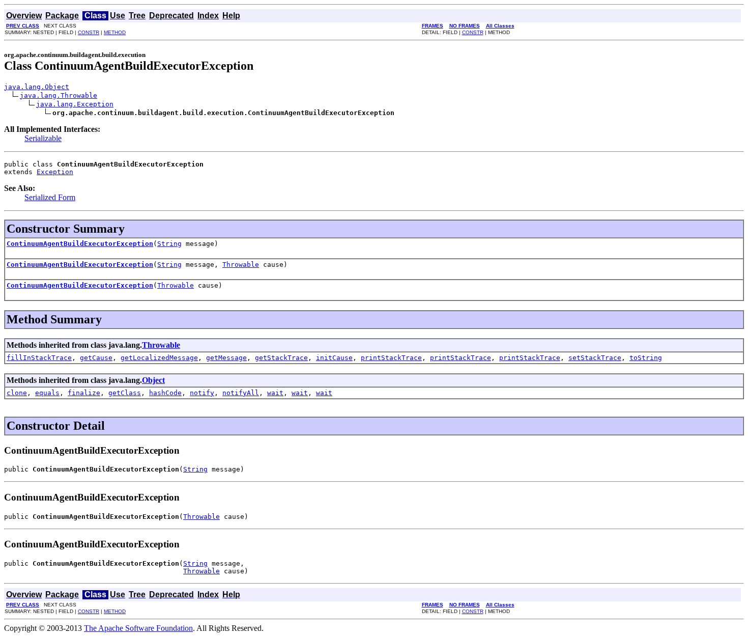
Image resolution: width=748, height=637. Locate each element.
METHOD (115, 32)
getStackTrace (281, 358)
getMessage (226, 358)
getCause (96, 358)
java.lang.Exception (74, 104)
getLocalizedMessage (159, 358)
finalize (84, 393)
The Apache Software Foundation (138, 628)
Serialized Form (49, 197)
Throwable (240, 264)
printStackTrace (391, 358)
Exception (55, 172)
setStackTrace (594, 358)
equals (47, 393)
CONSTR (88, 32)
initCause (334, 358)
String (169, 243)
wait (275, 393)
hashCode (165, 393)
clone (17, 393)
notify (202, 393)
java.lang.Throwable (58, 95)
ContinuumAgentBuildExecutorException (80, 243)
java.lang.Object (36, 87)
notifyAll (240, 393)
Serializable (43, 138)
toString (645, 358)
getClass (124, 393)
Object (153, 380)
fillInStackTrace (39, 358)
